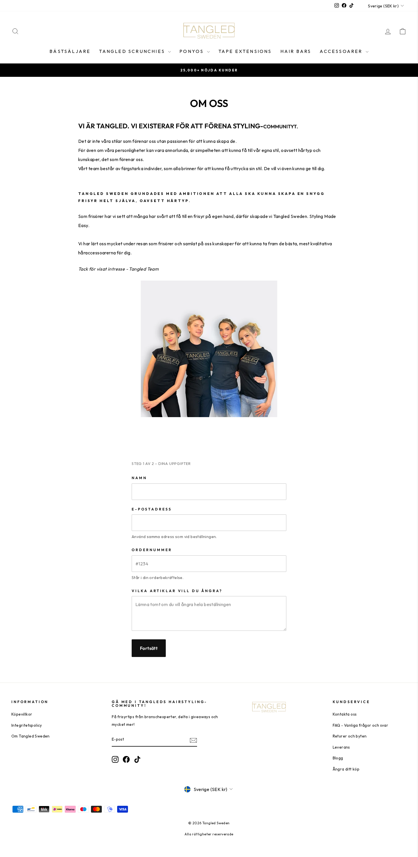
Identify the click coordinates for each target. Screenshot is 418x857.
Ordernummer (152, 549)
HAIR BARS (295, 51)
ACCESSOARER (342, 51)
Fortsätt (149, 648)
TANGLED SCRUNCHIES (133, 51)
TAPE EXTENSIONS (245, 51)
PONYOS (192, 51)
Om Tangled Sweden (30, 736)
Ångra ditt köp (346, 769)
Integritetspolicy (26, 725)
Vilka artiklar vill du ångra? (177, 590)
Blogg (338, 758)
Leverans (341, 747)
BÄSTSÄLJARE (69, 51)
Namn (139, 477)
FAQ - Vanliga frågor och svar (360, 725)
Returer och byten (350, 736)
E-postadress (152, 509)
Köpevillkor (21, 714)
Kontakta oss (345, 714)
